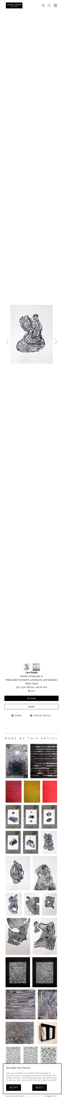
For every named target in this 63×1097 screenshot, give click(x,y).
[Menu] (55, 5)
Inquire (31, 706)
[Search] (43, 5)
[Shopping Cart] (49, 5)
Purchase (31, 698)
